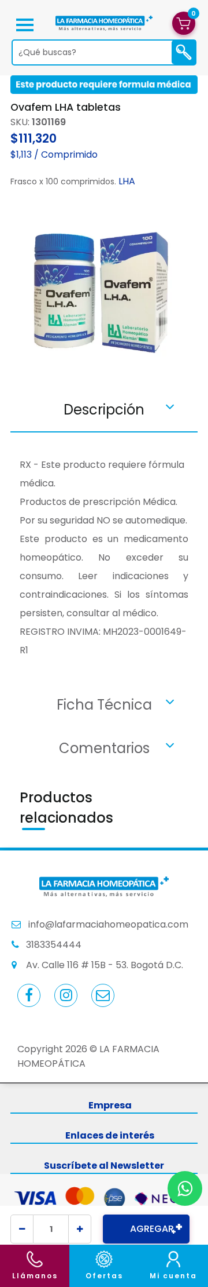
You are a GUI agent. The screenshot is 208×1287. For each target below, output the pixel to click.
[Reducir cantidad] (22, 1229)
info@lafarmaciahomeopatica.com (108, 924)
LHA (126, 181)
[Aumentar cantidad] (79, 1229)
